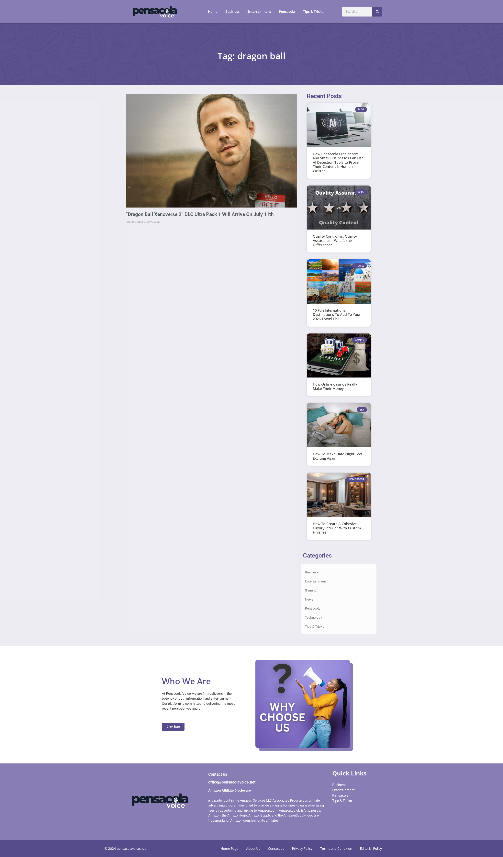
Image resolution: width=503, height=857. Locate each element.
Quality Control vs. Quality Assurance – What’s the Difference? (335, 240)
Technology (313, 617)
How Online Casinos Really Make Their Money (335, 386)
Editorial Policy (371, 848)
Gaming (311, 590)
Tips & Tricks (313, 11)
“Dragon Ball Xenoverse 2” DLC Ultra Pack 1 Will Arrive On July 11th (200, 214)
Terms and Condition (336, 848)
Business (232, 11)
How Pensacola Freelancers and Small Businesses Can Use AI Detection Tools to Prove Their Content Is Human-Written (338, 162)
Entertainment (259, 11)
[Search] (377, 12)
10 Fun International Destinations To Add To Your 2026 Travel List (337, 314)
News (309, 599)
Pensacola (287, 11)
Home (213, 11)
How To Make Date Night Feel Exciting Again (337, 456)
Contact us (276, 848)
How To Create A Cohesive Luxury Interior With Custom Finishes (337, 528)
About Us (253, 848)
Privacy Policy (302, 848)
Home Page (229, 848)
